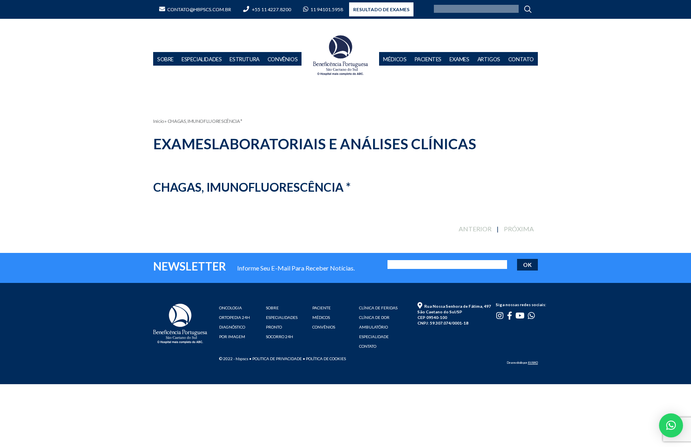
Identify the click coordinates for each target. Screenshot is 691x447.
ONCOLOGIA (230, 307)
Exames (459, 59)
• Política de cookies (324, 358)
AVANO (533, 362)
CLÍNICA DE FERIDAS (378, 307)
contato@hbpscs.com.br (199, 9)
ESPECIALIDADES (282, 317)
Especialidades (202, 59)
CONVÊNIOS (323, 327)
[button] (671, 425)
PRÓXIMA (519, 229)
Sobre (165, 59)
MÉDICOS (321, 317)
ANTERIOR (475, 229)
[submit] (530, 9)
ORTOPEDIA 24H (234, 317)
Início (158, 121)
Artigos (488, 59)
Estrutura (244, 59)
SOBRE (272, 307)
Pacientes (428, 59)
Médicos (394, 59)
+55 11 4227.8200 (271, 9)
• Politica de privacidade (275, 358)
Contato (521, 59)
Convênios (283, 59)
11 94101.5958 (326, 9)
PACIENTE (321, 307)
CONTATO (367, 346)
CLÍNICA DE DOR (374, 317)
